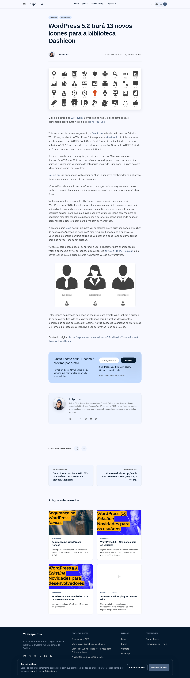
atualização (112, 137)
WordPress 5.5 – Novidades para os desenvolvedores (70, 598)
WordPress (65, 17)
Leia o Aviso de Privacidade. (43, 671)
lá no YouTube (97, 121)
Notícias (53, 17)
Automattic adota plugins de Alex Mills (118, 598)
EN (161, 4)
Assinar (128, 360)
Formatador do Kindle (156, 644)
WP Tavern (77, 117)
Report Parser (152, 639)
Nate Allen (54, 175)
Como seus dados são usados (111, 375)
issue (68, 228)
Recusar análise (137, 667)
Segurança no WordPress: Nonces (66, 543)
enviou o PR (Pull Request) (119, 251)
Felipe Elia (35, 4)
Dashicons (97, 133)
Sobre (124, 644)
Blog (123, 639)
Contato (125, 648)
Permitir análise (159, 667)
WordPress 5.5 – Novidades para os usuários (118, 543)
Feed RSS (125, 653)
